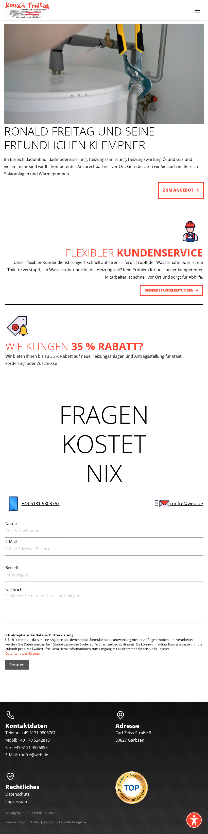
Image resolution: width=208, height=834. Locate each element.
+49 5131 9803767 (41, 503)
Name (11, 523)
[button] (197, 10)
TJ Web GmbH (49, 822)
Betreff (12, 567)
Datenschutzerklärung (22, 653)
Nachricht (14, 589)
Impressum (16, 801)
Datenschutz (17, 794)
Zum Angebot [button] (178, 190)
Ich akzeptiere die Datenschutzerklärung (39, 635)
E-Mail (11, 541)
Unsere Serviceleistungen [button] (169, 290)
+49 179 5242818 (34, 740)
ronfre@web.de (186, 503)
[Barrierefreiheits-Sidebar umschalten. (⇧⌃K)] (194, 820)
